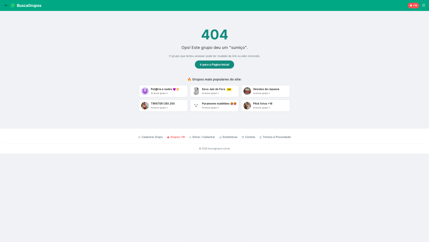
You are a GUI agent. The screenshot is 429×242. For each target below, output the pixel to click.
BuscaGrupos (29, 5)
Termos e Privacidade (277, 137)
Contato (250, 137)
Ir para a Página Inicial (214, 64)
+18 (415, 5)
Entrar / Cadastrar (204, 137)
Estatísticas (230, 137)
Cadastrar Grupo (152, 137)
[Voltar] (6, 5)
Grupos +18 (177, 137)
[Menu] (424, 5)
